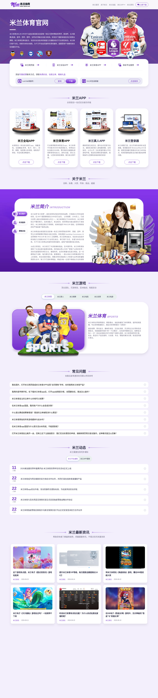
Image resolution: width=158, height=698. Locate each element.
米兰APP (120, 5)
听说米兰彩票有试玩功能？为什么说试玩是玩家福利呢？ (78, 614)
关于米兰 (104, 5)
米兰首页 (95, 5)
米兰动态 (112, 5)
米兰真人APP (96, 140)
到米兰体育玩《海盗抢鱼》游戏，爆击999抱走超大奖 (125, 573)
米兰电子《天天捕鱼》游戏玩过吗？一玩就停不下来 (32, 614)
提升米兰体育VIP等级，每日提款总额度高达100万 (78, 573)
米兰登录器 (132, 140)
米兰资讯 (130, 5)
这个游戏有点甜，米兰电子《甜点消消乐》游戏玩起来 (32, 573)
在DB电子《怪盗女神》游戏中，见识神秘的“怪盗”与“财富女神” (125, 614)
